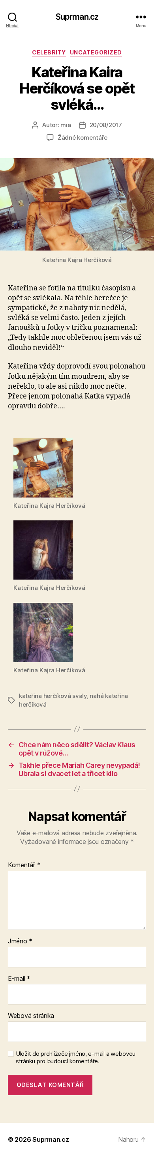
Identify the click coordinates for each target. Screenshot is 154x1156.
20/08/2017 (106, 125)
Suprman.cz (77, 17)
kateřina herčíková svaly (53, 696)
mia (65, 125)
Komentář (24, 865)
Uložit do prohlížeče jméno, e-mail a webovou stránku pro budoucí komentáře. (75, 1057)
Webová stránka (31, 1015)
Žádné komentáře (82, 137)
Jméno (20, 941)
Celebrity (49, 52)
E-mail (19, 978)
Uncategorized (96, 52)
